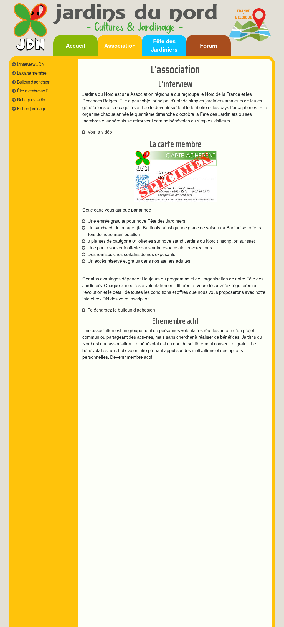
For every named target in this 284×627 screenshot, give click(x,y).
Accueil (75, 45)
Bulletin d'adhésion (33, 82)
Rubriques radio (31, 99)
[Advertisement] (42, 171)
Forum (208, 45)
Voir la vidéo (100, 132)
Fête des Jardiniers (164, 45)
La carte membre (32, 73)
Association (120, 45)
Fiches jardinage (31, 108)
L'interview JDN (31, 64)
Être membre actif (32, 90)
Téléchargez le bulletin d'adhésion (121, 310)
